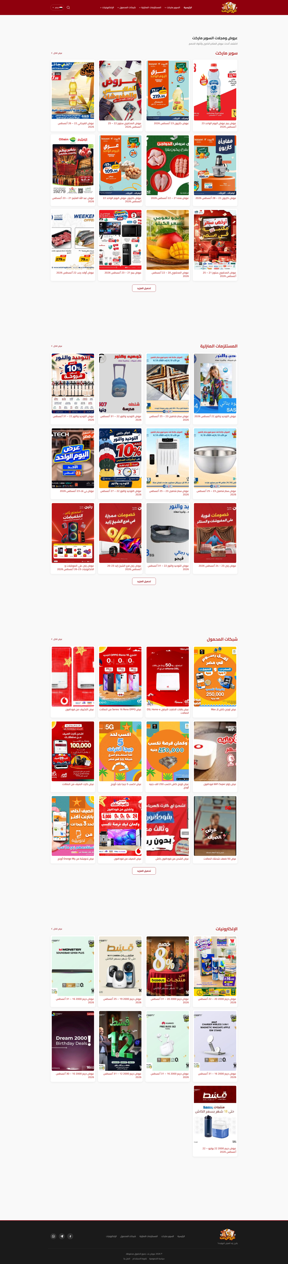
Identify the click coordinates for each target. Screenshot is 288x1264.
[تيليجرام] (62, 1236)
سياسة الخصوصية (157, 1258)
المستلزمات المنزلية (151, 7)
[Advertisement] (144, 25)
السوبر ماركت (173, 7)
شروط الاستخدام (140, 1258)
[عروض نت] (227, 1234)
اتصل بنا (126, 1258)
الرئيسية (188, 7)
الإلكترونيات (108, 7)
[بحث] (68, 7)
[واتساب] (53, 1236)
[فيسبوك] (70, 1236)
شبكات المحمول (128, 7)
